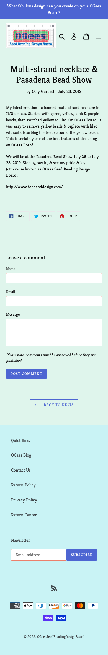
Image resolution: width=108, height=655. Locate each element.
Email (10, 291)
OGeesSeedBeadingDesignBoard (60, 636)
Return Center (24, 515)
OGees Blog (21, 455)
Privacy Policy (24, 500)
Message (13, 314)
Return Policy (23, 485)
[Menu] (98, 36)
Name (10, 268)
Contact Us (20, 470)
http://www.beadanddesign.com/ (34, 186)
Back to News (58, 404)
